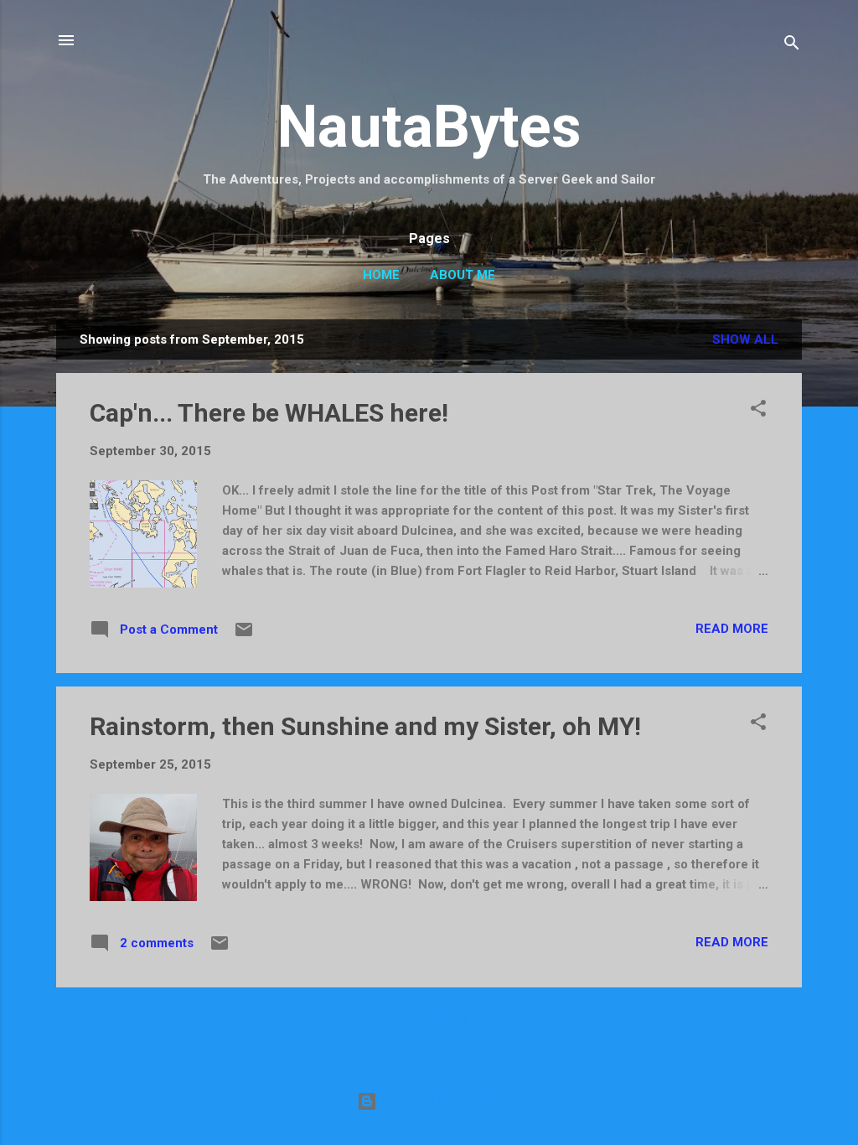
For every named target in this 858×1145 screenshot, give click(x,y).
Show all (745, 339)
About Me (462, 274)
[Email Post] (244, 635)
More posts (429, 1020)
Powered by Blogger (439, 1101)
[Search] (792, 45)
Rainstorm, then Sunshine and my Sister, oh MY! (365, 726)
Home (381, 274)
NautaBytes (429, 126)
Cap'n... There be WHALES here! (269, 412)
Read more (731, 628)
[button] (758, 411)
